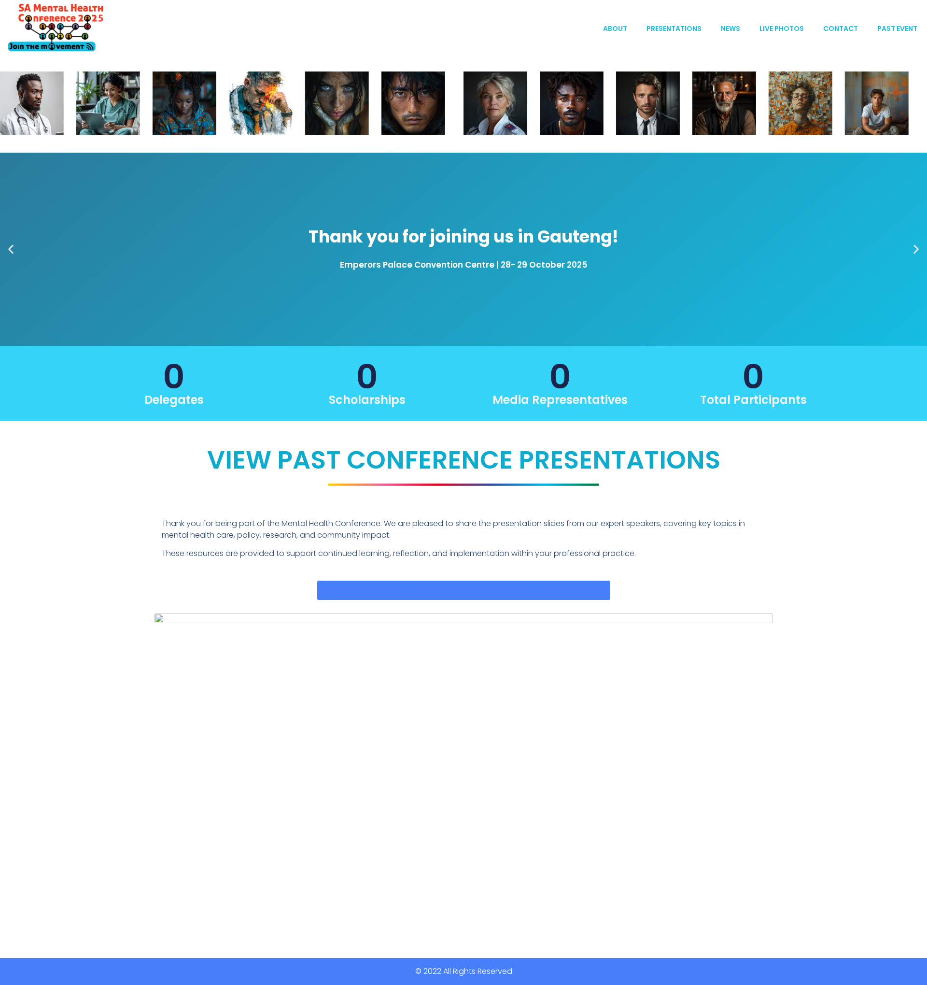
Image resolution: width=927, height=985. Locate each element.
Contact (840, 28)
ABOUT (615, 28)
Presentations (674, 28)
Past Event (897, 28)
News (730, 28)
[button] (11, 249)
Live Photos (781, 28)
